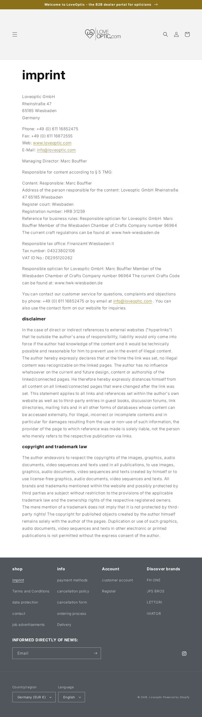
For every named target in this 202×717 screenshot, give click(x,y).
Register (109, 591)
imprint (18, 580)
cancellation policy (73, 591)
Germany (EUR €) (31, 697)
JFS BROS (156, 591)
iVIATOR (154, 613)
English (69, 697)
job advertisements (28, 624)
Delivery (64, 624)
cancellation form (72, 602)
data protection (25, 602)
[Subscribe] (95, 653)
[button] (14, 34)
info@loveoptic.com (56, 149)
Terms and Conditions (31, 591)
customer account (117, 580)
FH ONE (154, 580)
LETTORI (154, 602)
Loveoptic (155, 697)
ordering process (71, 613)
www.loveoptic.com (52, 142)
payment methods (72, 580)
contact (18, 613)
